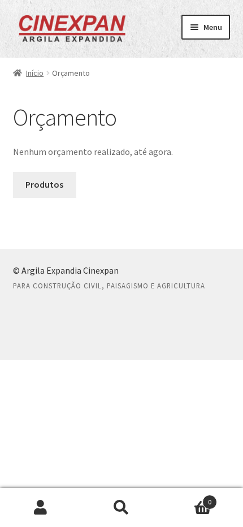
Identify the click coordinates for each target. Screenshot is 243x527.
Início (35, 73)
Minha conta (40, 508)
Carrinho (187, 498)
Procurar (121, 508)
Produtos (44, 184)
